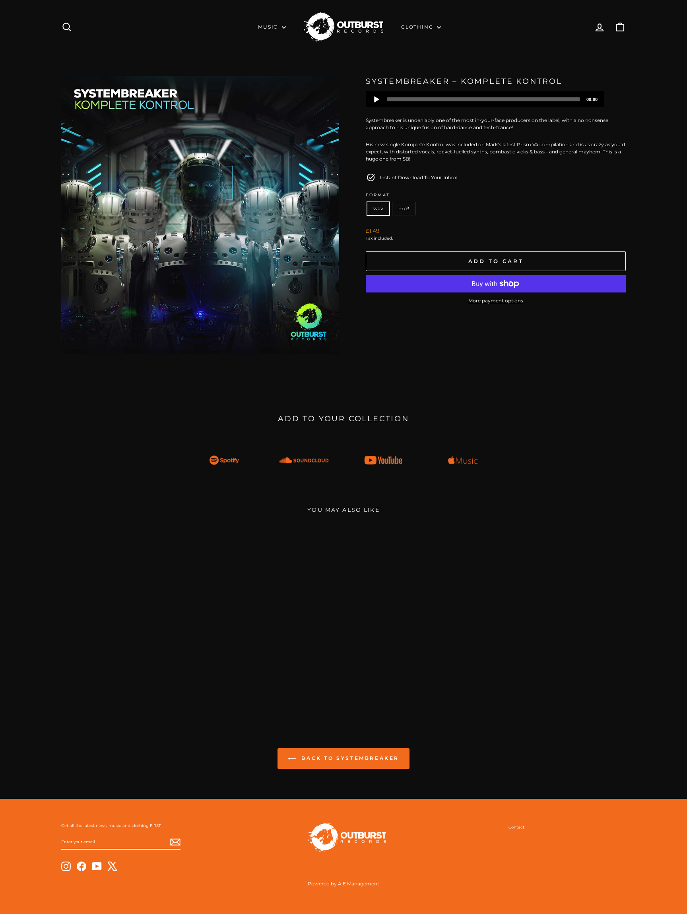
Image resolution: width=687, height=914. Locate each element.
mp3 (403, 208)
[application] (485, 99)
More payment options (495, 301)
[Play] (376, 99)
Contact (516, 827)
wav (378, 208)
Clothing (418, 27)
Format (378, 195)
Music (269, 27)
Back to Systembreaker (349, 758)
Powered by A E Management (343, 884)
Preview (128, 660)
